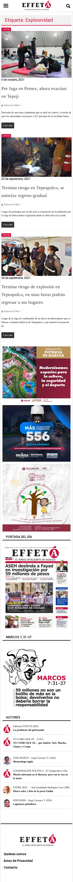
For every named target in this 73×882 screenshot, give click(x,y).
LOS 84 (6, 29)
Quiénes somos (15, 854)
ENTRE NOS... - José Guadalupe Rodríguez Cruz (38, 787)
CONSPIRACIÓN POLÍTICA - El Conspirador (37, 771)
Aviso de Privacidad (18, 861)
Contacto (11, 867)
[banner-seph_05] (36, 497)
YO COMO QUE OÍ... (24, 739)
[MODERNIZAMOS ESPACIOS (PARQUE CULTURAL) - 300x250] (36, 374)
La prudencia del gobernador (28, 730)
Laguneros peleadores (24, 804)
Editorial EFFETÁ (22, 726)
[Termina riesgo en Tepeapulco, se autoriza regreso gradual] (36, 157)
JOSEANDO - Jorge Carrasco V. (29, 800)
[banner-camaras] (36, 433)
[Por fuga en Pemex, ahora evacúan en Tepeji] (36, 54)
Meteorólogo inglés (23, 761)
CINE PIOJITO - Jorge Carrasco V (30, 758)
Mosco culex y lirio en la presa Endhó (33, 791)
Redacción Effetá (11, 105)
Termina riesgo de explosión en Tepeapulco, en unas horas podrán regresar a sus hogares (33, 294)
